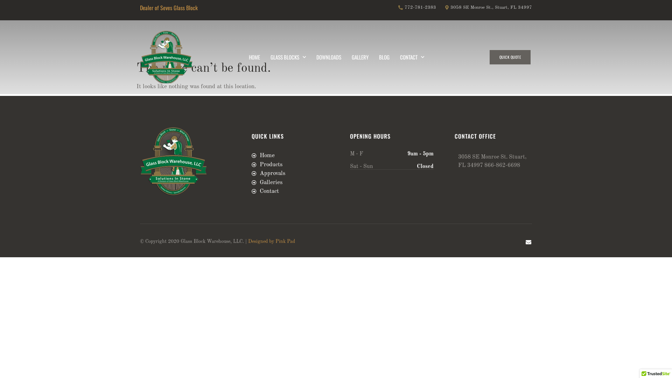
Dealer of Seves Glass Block (169, 8)
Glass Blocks (285, 57)
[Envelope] (528, 242)
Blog (384, 57)
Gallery (360, 57)
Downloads (328, 57)
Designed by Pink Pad (271, 241)
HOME (254, 57)
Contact (409, 57)
